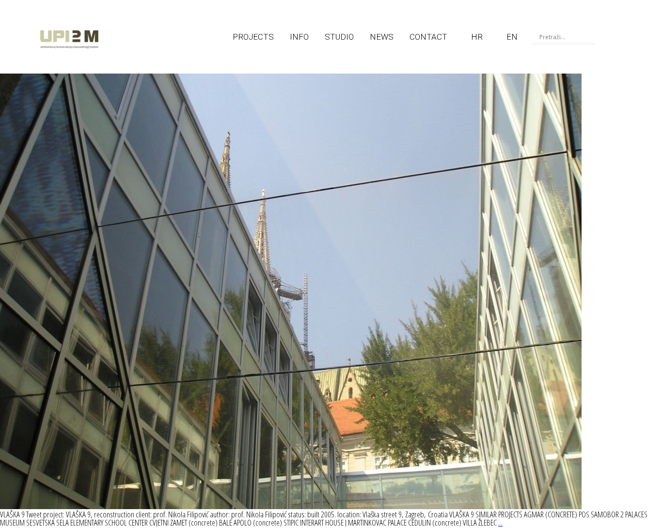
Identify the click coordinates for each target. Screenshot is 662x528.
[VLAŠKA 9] (291, 506)
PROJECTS (253, 37)
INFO (299, 37)
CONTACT (428, 37)
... (500, 522)
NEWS (382, 37)
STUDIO (339, 37)
